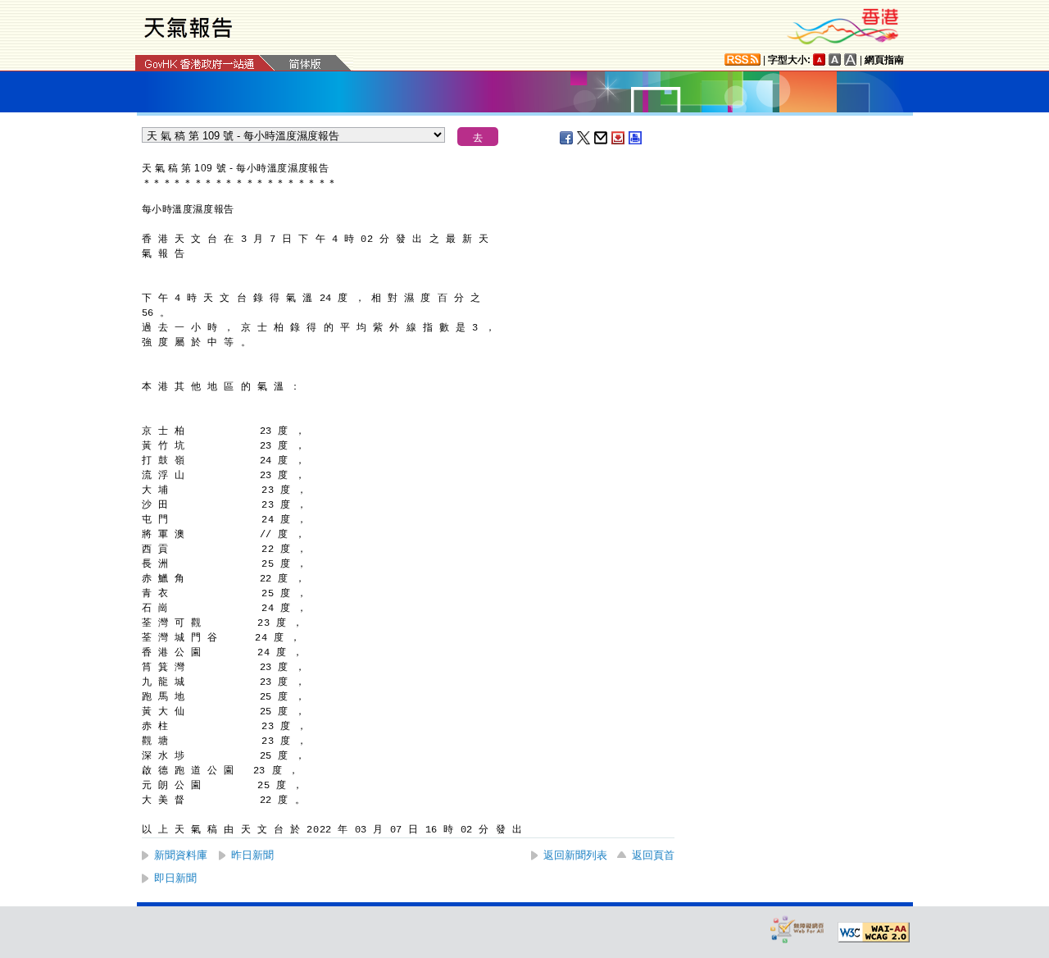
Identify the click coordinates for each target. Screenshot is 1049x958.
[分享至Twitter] (584, 137)
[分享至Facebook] (567, 137)
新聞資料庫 (180, 855)
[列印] (636, 137)
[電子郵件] (601, 137)
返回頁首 (653, 855)
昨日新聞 (252, 855)
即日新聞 (175, 878)
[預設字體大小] (819, 59)
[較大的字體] (835, 59)
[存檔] (618, 137)
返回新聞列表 (575, 855)
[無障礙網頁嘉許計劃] (797, 929)
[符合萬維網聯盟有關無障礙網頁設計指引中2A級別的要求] (874, 932)
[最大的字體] (850, 59)
